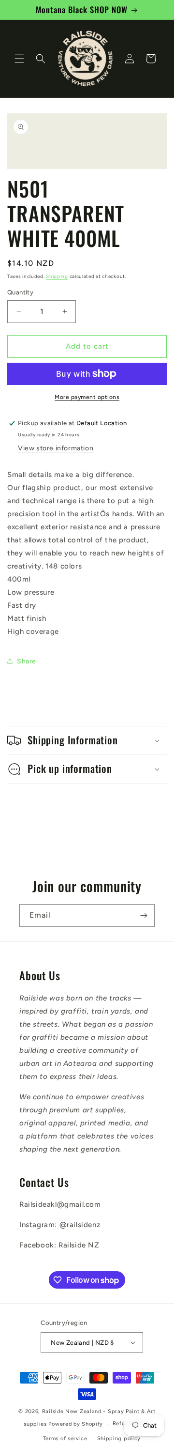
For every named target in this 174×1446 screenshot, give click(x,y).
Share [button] (26, 661)
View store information (55, 448)
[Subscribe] (143, 915)
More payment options (87, 397)
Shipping (57, 276)
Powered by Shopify (75, 1424)
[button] (19, 58)
